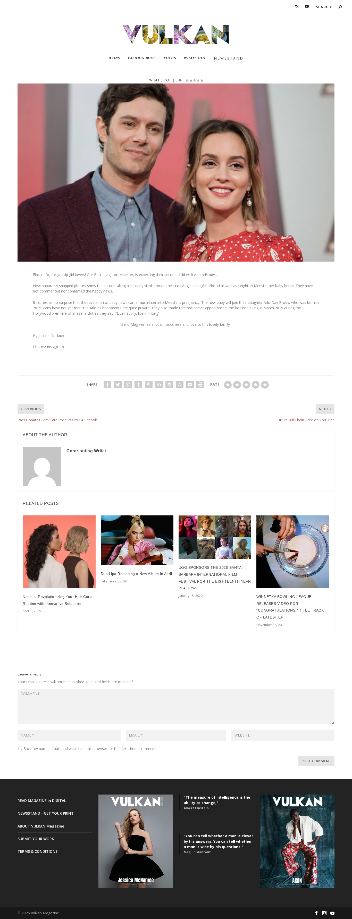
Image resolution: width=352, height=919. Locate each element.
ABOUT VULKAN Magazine (41, 826)
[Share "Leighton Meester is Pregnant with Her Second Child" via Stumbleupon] (179, 384)
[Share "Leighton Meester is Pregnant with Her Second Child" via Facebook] (107, 384)
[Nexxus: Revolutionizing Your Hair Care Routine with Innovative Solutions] (59, 551)
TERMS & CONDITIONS (37, 851)
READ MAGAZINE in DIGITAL (42, 800)
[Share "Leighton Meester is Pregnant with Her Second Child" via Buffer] (169, 384)
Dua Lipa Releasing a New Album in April (136, 574)
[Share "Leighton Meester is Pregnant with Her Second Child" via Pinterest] (149, 384)
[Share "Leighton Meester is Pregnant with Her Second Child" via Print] (200, 384)
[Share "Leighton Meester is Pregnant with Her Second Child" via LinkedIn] (159, 384)
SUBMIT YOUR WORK (36, 838)
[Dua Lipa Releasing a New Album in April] (137, 540)
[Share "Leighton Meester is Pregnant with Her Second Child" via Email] (190, 384)
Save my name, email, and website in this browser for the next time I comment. (90, 748)
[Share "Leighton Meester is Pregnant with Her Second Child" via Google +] (128, 384)
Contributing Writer (86, 451)
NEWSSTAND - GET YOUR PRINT (46, 813)
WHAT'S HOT (160, 80)
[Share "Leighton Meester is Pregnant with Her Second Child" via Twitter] (118, 384)
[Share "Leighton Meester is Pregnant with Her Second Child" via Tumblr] (138, 384)
